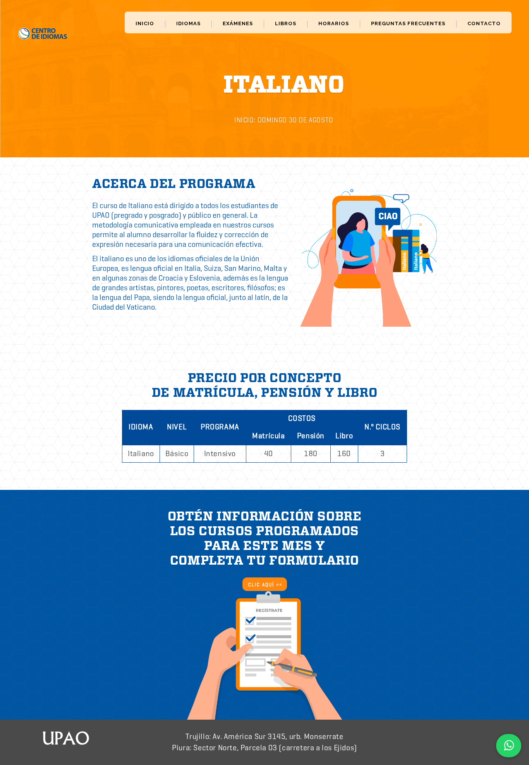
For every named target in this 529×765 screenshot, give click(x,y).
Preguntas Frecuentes (408, 23)
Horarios (333, 23)
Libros (285, 23)
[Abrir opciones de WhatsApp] (508, 745)
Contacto (484, 23)
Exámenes (238, 23)
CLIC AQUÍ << (265, 585)
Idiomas (188, 23)
